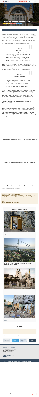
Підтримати (29, 2)
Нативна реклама (24, 361)
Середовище (14, 23)
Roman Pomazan (34, 139)
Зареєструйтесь (21, 330)
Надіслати (22, 2)
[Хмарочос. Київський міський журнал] (6, 1)
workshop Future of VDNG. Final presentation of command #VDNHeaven (16, 185)
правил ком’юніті (28, 335)
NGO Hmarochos (14, 361)
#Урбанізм (17, 188)
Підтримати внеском (22, 1)
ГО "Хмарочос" (5, 361)
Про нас (19, 361)
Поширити (11, 2)
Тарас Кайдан (20, 23)
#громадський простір (10, 188)
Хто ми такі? (16, 202)
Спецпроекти (30, 361)
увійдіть (26, 330)
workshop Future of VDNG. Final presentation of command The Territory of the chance (16, 139)
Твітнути (17, 2)
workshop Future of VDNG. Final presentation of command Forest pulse (16, 162)
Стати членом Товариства (7, 202)
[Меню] (35, 1)
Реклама (9, 361)
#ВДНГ (3, 188)
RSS (33, 361)
